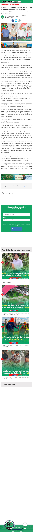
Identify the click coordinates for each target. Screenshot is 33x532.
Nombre (5, 212)
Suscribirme (16, 229)
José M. (9, 16)
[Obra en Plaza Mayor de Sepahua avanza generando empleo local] (15, 330)
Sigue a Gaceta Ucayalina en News (16, 186)
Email (4, 217)
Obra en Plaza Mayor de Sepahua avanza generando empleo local (16, 346)
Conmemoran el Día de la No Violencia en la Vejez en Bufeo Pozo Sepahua (16, 378)
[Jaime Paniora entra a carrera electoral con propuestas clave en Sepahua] (15, 266)
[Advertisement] (16, 454)
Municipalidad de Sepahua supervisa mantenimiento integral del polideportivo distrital (16, 313)
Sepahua (24, 15)
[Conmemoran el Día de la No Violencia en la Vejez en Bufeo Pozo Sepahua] (15, 363)
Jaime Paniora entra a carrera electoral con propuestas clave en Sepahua (16, 281)
